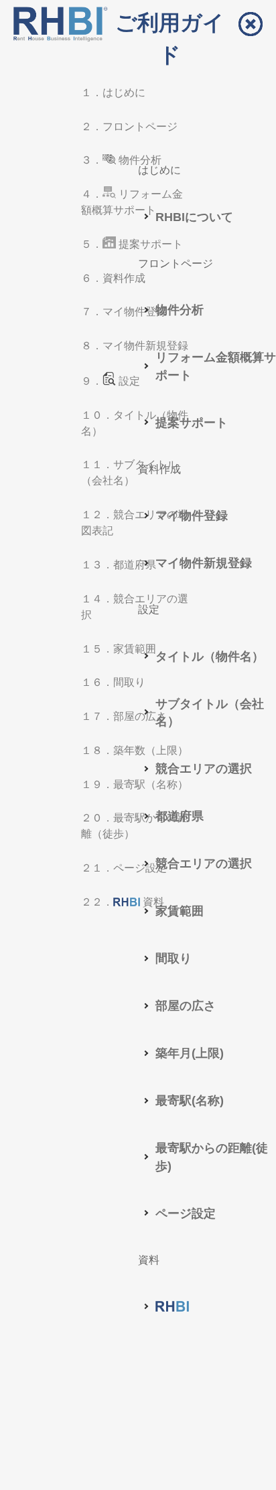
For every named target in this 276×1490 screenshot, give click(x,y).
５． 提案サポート (132, 244)
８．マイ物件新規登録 (134, 345)
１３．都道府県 (118, 564)
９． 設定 (110, 381)
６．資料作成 (113, 278)
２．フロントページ (129, 126)
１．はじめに (113, 92)
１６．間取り (113, 682)
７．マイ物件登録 (124, 311)
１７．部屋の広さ (124, 716)
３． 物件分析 (121, 160)
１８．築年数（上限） (134, 750)
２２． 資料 (122, 902)
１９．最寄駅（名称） (134, 784)
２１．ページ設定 (124, 868)
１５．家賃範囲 (118, 649)
